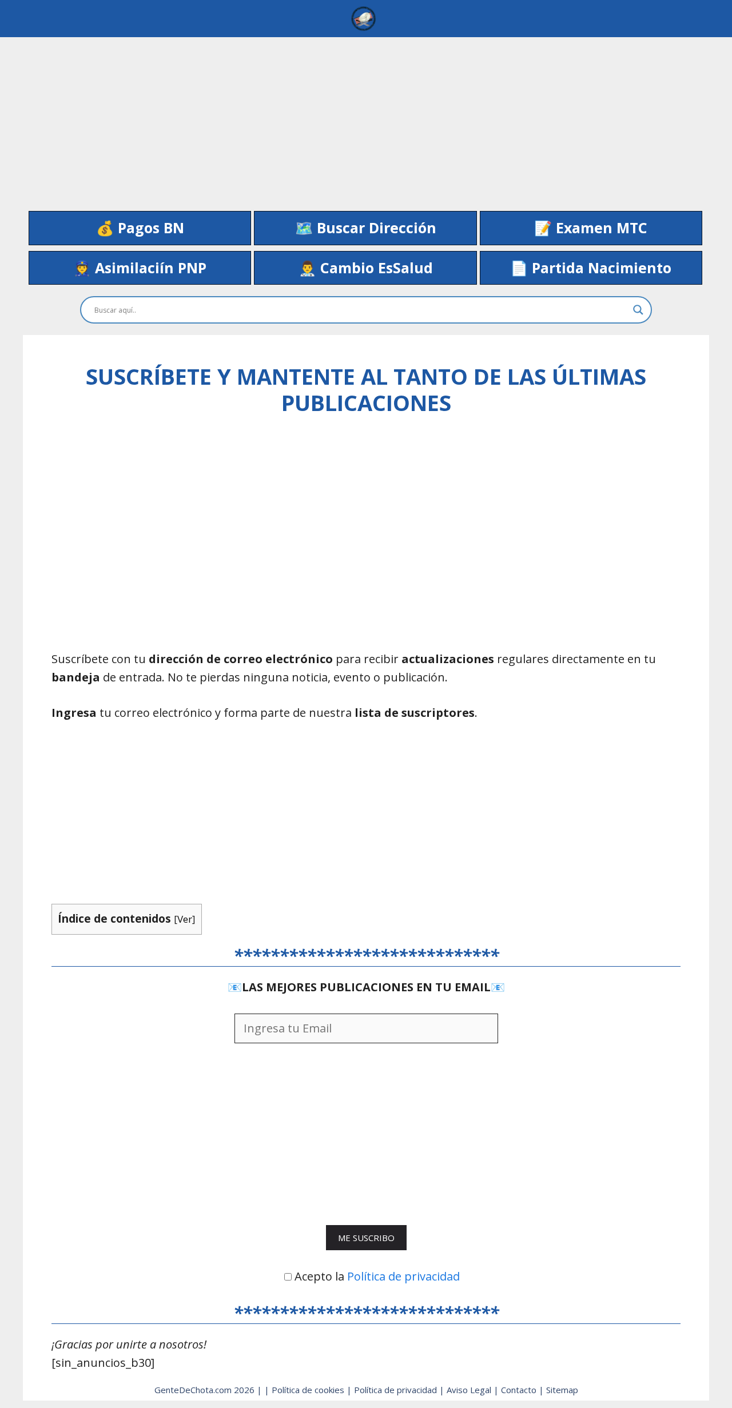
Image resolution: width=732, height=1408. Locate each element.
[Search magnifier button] (638, 310)
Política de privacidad (403, 1276)
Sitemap (562, 1389)
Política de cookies (309, 1389)
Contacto (520, 1389)
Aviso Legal (470, 1389)
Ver (184, 919)
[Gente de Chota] (363, 18)
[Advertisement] (366, 117)
